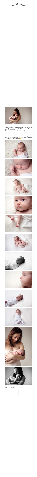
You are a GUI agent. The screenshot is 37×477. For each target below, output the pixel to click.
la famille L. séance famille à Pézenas (22, 388)
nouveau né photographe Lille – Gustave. (15, 387)
